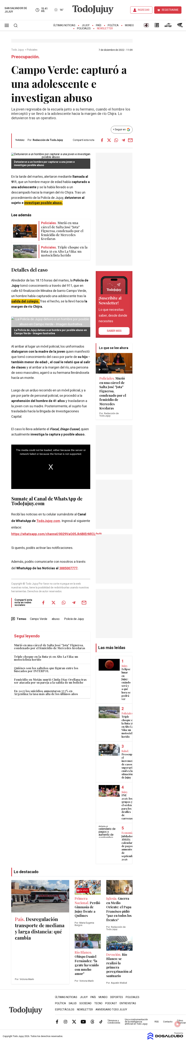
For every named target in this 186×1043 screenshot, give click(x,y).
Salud (73, 1003)
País (98, 25)
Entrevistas (128, 1003)
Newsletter (105, 28)
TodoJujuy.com (48, 520)
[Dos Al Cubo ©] (165, 1039)
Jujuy (86, 25)
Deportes (116, 997)
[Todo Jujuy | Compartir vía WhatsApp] (116, 140)
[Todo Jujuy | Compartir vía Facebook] (102, 140)
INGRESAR (143, 10)
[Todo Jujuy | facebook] (57, 1021)
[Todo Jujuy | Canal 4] (146, 26)
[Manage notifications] (177, 1024)
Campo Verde (38, 619)
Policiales (84, 28)
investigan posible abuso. (43, 202)
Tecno (98, 1003)
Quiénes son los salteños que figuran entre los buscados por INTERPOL (46, 669)
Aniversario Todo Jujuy (111, 1010)
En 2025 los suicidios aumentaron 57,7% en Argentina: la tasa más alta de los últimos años (46, 692)
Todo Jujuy (17, 50)
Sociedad (85, 1003)
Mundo (129, 25)
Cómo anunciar (181, 1021)
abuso (56, 619)
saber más (114, 330)
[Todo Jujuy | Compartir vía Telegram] (123, 140)
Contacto (167, 1021)
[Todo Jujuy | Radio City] (157, 26)
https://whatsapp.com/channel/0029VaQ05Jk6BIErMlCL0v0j (56, 534)
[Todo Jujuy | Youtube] (83, 1021)
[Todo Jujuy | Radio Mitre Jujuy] (168, 26)
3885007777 (68, 568)
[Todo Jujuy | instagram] (66, 1021)
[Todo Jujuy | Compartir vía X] (109, 140)
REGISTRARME (170, 10)
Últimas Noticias (64, 25)
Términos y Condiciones (114, 1021)
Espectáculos (64, 1010)
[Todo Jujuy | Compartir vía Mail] (130, 140)
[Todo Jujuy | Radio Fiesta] (180, 26)
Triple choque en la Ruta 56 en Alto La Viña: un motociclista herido (46, 658)
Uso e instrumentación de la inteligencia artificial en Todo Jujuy (136, 1022)
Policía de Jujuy (74, 619)
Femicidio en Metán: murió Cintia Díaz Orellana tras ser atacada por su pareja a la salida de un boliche (50, 681)
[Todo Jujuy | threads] (92, 1021)
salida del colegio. (25, 301)
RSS (157, 1021)
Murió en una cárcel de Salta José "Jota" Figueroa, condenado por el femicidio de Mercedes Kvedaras (49, 646)
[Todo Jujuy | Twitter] (74, 1021)
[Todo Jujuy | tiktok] (101, 1021)
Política (113, 25)
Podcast (111, 1003)
